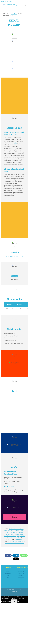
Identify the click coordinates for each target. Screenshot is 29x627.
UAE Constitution (20, 530)
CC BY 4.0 (9, 530)
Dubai (15, 143)
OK (14, 601)
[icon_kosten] (14, 47)
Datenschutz (20, 571)
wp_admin (14, 14)
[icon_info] (14, 34)
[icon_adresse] (14, 54)
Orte (8, 575)
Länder (8, 571)
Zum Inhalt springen (6, 1)
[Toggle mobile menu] (25, 5)
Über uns (20, 575)
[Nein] (18, 601)
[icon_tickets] (14, 61)
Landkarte (8, 573)
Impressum (21, 573)
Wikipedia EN (19, 539)
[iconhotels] (14, 68)
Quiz (8, 577)
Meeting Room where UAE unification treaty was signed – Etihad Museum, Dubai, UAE (14, 534)
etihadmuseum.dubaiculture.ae (14, 256)
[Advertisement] (14, 95)
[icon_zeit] (14, 40)
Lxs (10, 529)
